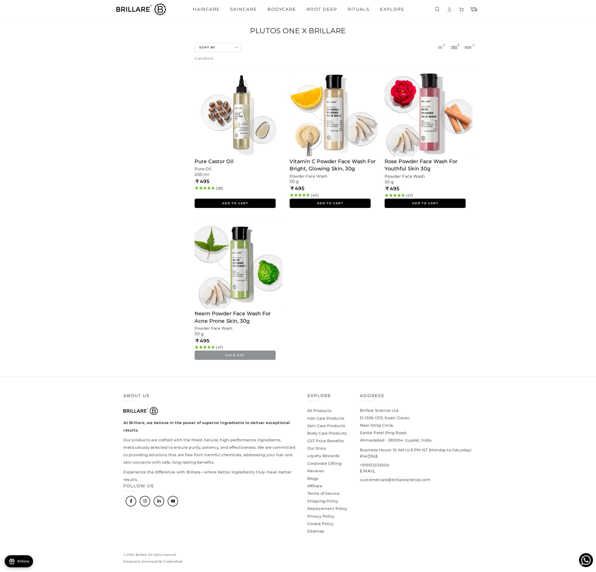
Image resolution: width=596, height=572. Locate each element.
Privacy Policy (320, 516)
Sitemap (315, 531)
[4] (468, 47)
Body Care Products (327, 433)
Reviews (315, 471)
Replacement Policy (327, 508)
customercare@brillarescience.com (395, 480)
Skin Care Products (326, 426)
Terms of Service (323, 493)
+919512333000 (374, 465)
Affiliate (314, 486)
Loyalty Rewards (323, 456)
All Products (319, 410)
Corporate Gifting (324, 463)
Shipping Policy (322, 501)
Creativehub (172, 561)
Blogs (312, 478)
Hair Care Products (326, 418)
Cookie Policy (320, 524)
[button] (437, 9)
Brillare (141, 554)
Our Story (316, 448)
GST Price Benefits (325, 441)
